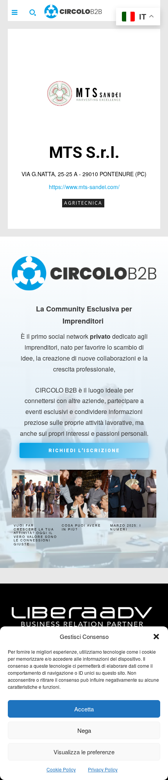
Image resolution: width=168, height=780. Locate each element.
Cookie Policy (61, 769)
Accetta (84, 709)
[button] (156, 636)
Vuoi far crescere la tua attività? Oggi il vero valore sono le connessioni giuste (35, 534)
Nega (84, 730)
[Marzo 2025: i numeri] (132, 494)
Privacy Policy (103, 769)
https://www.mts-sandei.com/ (84, 187)
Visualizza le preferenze (84, 752)
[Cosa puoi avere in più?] (84, 494)
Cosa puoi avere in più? (81, 527)
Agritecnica (83, 203)
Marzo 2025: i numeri (125, 527)
